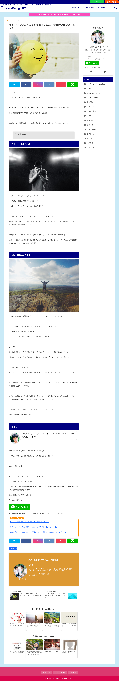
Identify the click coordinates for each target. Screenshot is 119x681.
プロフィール (91, 147)
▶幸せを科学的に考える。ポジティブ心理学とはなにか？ (29, 522)
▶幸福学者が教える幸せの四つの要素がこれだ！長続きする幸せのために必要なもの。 (39, 532)
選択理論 (90, 102)
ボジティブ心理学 (93, 97)
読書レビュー (91, 125)
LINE (97, 2)
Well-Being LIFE (16, 8)
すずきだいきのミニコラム (96, 84)
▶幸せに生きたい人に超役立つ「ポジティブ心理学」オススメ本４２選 (34, 527)
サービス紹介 (90, 7)
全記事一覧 (101, 7)
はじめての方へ (77, 7)
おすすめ (90, 138)
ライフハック (91, 134)
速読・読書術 (91, 129)
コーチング (13, 548)
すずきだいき (20, 579)
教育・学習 (90, 120)
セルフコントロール (93, 93)
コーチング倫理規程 (60, 672)
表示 (23, 134)
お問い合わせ (111, 2)
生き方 (89, 115)
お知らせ (90, 143)
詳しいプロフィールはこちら (92, 67)
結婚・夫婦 (90, 106)
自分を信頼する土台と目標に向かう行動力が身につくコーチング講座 (60, 14)
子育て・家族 (91, 111)
